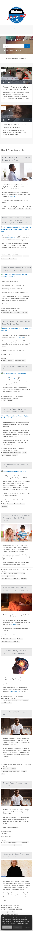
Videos (20, 50)
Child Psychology (6, 455)
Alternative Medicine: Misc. (10, 700)
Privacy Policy (27, 927)
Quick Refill (28, 28)
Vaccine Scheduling (9, 32)
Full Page (4, 208)
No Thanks (17, 927)
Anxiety (5, 909)
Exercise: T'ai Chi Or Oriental (8, 259)
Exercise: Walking (16, 256)
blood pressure (11, 238)
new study (13, 624)
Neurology (25, 700)
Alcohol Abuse (13, 209)
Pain (4, 400)
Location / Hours (8, 30)
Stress (4, 360)
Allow (7, 927)
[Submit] (27, 46)
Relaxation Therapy (20, 360)
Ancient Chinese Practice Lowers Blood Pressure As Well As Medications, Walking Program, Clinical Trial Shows (16, 220)
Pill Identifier (19, 28)
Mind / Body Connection (8, 576)
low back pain (13, 378)
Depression (12, 909)
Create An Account (19, 30)
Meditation (28, 209)
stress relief (21, 337)
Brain (10, 703)
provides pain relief (15, 691)
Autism (5, 573)
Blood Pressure (6, 256)
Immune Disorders (23, 842)
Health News (10, 50)
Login (28, 30)
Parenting (22, 573)
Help (12, 28)
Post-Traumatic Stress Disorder (10, 914)
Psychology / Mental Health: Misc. (11, 312)
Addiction (12, 196)
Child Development (13, 573)
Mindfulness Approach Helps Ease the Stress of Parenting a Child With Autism (16, 518)
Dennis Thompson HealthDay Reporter (13, 350)
